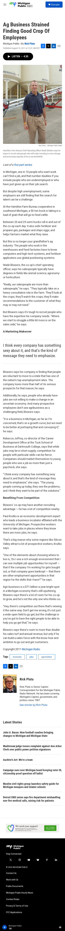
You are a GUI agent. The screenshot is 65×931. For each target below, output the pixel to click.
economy (17, 657)
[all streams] (61, 927)
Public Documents (14, 886)
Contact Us (11, 873)
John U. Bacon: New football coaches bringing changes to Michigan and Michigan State (28, 734)
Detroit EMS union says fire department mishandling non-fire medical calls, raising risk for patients (31, 799)
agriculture (46, 657)
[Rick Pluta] (10, 684)
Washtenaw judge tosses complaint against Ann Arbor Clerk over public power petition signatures (32, 747)
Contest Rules (12, 899)
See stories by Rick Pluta (33, 705)
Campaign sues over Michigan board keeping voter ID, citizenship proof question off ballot (32, 771)
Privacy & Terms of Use (17, 906)
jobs (31, 657)
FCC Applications (14, 912)
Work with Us (12, 880)
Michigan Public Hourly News (19, 893)
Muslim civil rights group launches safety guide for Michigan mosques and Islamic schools (31, 785)
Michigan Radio (31, 649)
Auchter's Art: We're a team (18, 759)
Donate (55, 4)
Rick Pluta (29, 43)
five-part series (23, 164)
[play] (4, 927)
